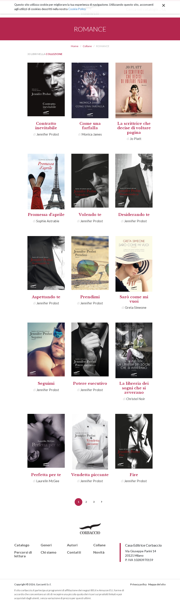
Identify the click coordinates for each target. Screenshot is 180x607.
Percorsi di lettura (23, 554)
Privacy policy (138, 584)
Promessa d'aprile (46, 214)
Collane (87, 46)
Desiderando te (134, 214)
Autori (72, 545)
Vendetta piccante (90, 475)
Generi (46, 545)
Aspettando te (46, 297)
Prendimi (90, 297)
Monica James (91, 134)
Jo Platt (135, 139)
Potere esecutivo (90, 383)
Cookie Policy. (77, 9)
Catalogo (21, 545)
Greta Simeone (135, 307)
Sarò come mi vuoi (134, 299)
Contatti (74, 552)
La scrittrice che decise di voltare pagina (134, 128)
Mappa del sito (157, 584)
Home (74, 46)
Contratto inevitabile (46, 125)
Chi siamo (48, 552)
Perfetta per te (46, 475)
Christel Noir (135, 399)
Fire (134, 475)
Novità (98, 552)
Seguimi (46, 383)
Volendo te (90, 214)
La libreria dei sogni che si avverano (134, 388)
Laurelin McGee (47, 481)
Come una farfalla (90, 125)
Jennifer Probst (47, 134)
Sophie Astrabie (47, 221)
